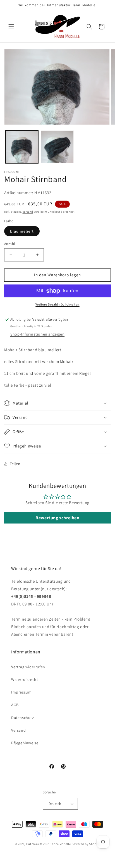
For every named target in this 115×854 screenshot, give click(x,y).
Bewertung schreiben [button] (57, 518)
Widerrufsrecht (24, 679)
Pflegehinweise (24, 742)
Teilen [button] (15, 463)
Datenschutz (22, 717)
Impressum (21, 692)
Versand (28, 212)
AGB (15, 704)
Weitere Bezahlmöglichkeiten (57, 304)
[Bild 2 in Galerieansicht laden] (57, 146)
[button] (11, 26)
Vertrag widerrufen (28, 666)
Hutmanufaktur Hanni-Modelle (48, 844)
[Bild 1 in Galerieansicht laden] (22, 146)
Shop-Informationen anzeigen (37, 334)
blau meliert (22, 231)
